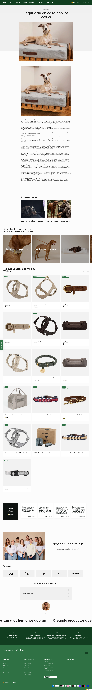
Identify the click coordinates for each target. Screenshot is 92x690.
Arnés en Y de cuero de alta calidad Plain (13, 304)
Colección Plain (26, 669)
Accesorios (18, 2)
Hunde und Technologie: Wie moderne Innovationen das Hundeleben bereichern (32, 220)
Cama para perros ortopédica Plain (70, 377)
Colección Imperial (27, 663)
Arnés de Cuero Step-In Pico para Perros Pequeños (44, 304)
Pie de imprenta (47, 673)
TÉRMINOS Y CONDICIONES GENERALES (48, 668)
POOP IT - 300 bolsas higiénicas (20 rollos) (42, 452)
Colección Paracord (27, 667)
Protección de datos (48, 672)
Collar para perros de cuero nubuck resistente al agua (74, 304)
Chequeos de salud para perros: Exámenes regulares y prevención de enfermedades (59, 220)
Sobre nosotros (6, 661)
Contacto (5, 663)
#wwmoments (6, 665)
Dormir (10, 2)
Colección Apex (27, 661)
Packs (24, 2)
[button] (19, 511)
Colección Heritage (27, 674)
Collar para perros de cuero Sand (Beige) (13, 341)
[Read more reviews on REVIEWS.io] (11, 514)
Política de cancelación (48, 670)
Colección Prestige (27, 670)
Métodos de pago (47, 665)
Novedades (31, 2)
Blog (4, 667)
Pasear (4, 2)
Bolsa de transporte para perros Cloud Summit (14, 414)
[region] (53, 510)
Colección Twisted (27, 672)
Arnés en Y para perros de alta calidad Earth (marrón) (45, 341)
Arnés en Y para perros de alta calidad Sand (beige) (15, 377)
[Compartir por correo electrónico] (35, 188)
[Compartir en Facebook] (27, 188)
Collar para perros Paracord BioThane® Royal (43, 414)
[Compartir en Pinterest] (32, 188)
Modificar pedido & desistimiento (48, 677)
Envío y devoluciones (48, 661)
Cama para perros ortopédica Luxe (70, 341)
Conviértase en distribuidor (8, 670)
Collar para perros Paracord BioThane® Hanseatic (73, 452)
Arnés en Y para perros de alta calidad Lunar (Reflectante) (17, 452)
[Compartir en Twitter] (29, 188)
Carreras (5, 669)
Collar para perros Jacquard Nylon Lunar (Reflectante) (16, 488)
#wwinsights (46, 9)
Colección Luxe (26, 665)
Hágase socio (6, 672)
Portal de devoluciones (48, 663)
